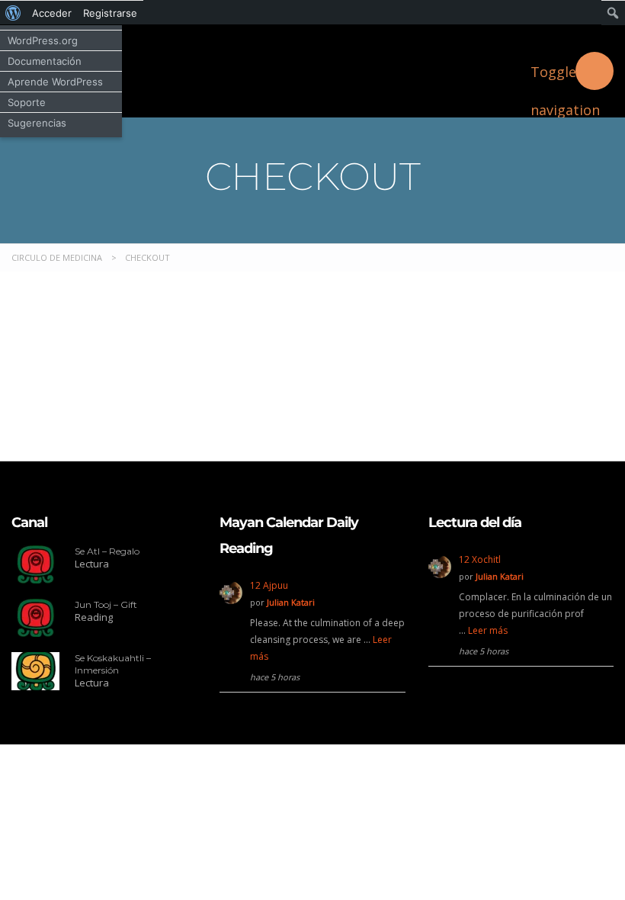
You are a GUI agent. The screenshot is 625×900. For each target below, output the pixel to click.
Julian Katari (291, 602)
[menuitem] (13, 13)
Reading (94, 617)
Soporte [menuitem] (27, 102)
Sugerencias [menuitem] (37, 123)
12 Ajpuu (269, 585)
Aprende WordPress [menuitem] (55, 82)
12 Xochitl (480, 559)
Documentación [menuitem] (45, 61)
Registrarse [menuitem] (110, 13)
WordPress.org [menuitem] (43, 40)
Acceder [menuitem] (52, 13)
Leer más (488, 630)
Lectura (92, 564)
